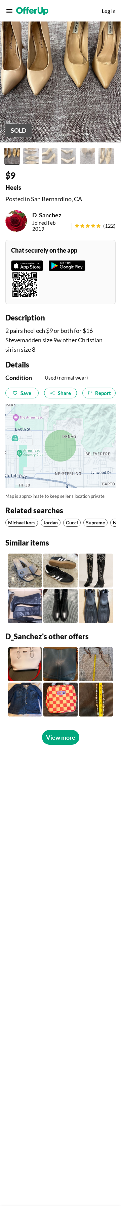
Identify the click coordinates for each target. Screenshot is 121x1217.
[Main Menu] (9, 11)
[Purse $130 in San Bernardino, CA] (60, 664)
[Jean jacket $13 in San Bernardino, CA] (25, 699)
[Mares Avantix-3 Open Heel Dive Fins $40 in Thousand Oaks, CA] (96, 606)
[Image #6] (106, 156)
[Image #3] (50, 156)
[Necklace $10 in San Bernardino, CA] (96, 699)
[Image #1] (12, 156)
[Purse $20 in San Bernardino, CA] (96, 664)
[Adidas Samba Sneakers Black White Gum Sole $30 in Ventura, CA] (60, 571)
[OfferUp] (32, 11)
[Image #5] (87, 156)
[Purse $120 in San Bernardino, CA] (25, 664)
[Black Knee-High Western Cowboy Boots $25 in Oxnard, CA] (96, 571)
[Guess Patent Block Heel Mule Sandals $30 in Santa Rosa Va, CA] (25, 571)
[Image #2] (31, 156)
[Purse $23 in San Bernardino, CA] (60, 699)
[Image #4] (69, 156)
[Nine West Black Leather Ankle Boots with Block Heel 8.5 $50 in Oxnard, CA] (60, 606)
